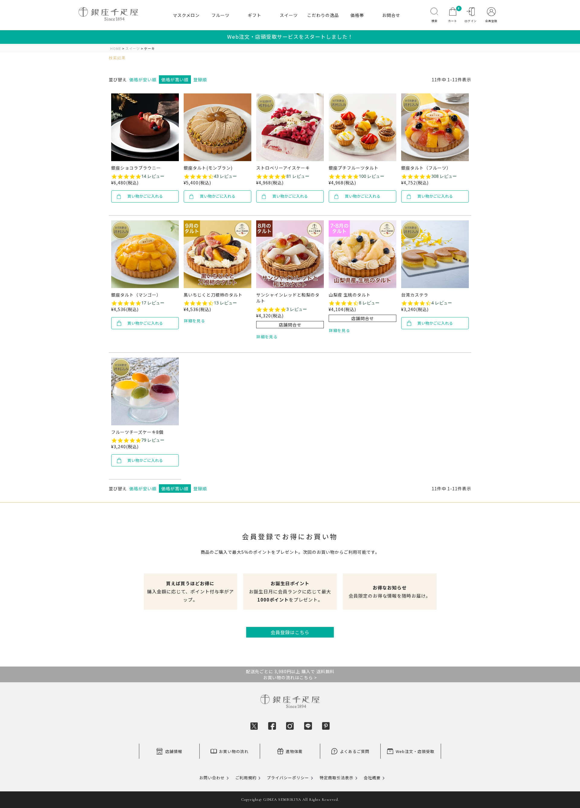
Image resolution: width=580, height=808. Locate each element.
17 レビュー (152, 303)
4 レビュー (441, 303)
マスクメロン (186, 15)
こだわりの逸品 (323, 15)
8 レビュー (369, 303)
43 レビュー (225, 176)
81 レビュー (297, 176)
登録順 (200, 79)
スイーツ (289, 15)
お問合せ (391, 15)
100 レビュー (371, 176)
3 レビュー (296, 309)
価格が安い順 (142, 79)
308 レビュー (444, 176)
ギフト (254, 15)
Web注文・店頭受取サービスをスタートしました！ (290, 36)
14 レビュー (152, 176)
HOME (115, 48)
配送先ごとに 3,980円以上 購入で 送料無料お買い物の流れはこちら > (290, 674)
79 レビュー (152, 440)
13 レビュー (225, 303)
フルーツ (220, 15)
